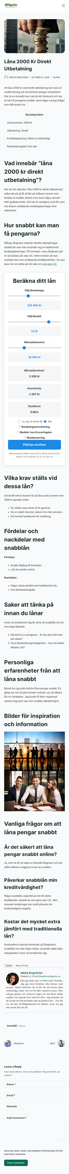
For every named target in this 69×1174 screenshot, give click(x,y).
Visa (21, 1026)
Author (9, 965)
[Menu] (63, 5)
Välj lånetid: (34, 316)
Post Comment (16, 1162)
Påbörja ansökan (34, 444)
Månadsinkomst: (34, 342)
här (51, 457)
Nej (50, 421)
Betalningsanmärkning (35, 426)
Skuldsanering (35, 437)
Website (12, 1106)
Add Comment (17, 1117)
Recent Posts (22, 965)
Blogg (56, 77)
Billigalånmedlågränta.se (49, 976)
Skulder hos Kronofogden (35, 432)
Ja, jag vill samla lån (32, 421)
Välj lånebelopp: (34, 290)
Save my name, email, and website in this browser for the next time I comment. (33, 1152)
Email (11, 1095)
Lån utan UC (49, 264)
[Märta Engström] (12, 978)
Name (11, 1084)
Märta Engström (32, 973)
